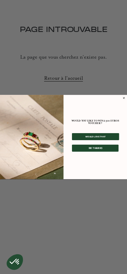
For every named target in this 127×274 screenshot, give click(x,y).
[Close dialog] (124, 98)
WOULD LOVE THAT (95, 136)
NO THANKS (95, 148)
